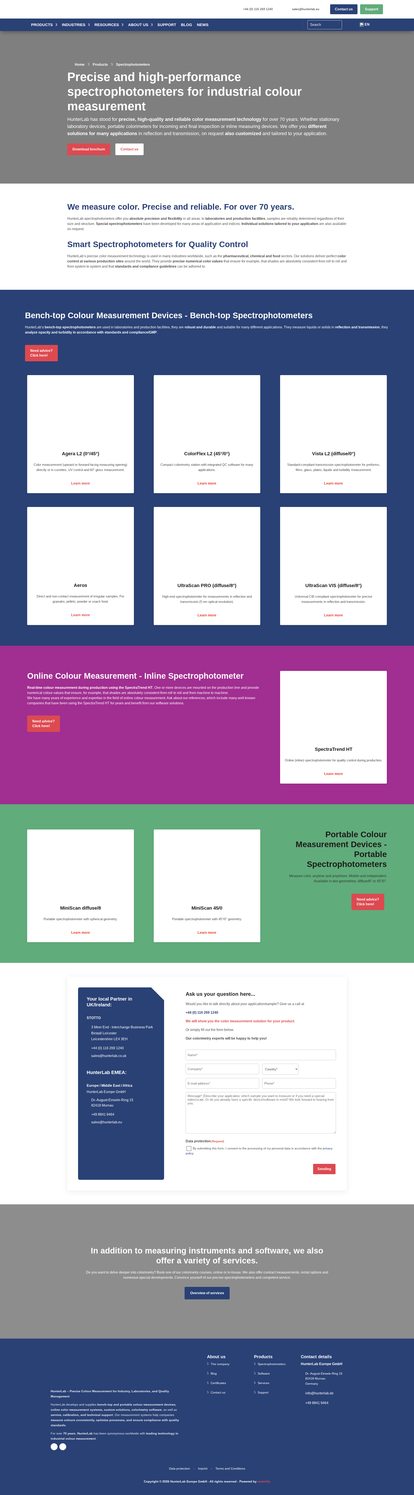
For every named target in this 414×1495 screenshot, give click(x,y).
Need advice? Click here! (41, 353)
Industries (73, 25)
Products (42, 25)
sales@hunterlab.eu (305, 9)
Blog (186, 25)
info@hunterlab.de (319, 1393)
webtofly (263, 1481)
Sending (324, 1169)
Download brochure (88, 149)
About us (138, 25)
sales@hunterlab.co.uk (108, 1056)
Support (371, 9)
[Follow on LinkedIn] (62, 1446)
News (203, 25)
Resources (106, 25)
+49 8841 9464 (316, 1403)
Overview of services (207, 1293)
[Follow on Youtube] (54, 1446)
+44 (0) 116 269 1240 (258, 9)
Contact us (344, 9)
